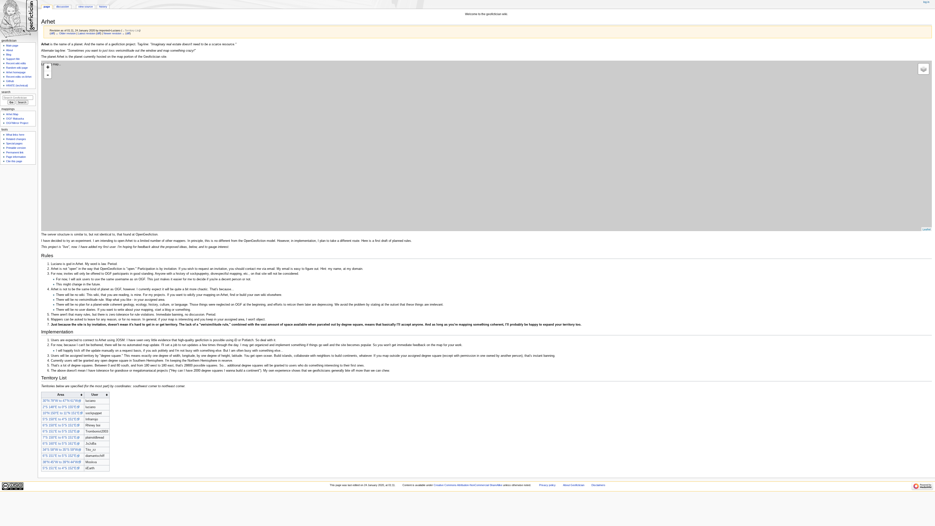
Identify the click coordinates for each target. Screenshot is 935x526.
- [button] (47, 74)
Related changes (16, 139)
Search (5, 92)
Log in (926, 1)
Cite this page (14, 161)
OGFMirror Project (17, 123)
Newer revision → (114, 33)
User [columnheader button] (94, 394)
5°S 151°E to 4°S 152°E (59, 468)
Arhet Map (12, 114)
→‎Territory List (131, 30)
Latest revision (86, 33)
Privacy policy (547, 485)
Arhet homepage (16, 72)
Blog (8, 54)
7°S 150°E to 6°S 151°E (59, 437)
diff (52, 33)
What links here (15, 134)
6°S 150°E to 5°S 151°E (59, 425)
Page (47, 6)
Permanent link (15, 152)
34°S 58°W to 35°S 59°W (60, 449)
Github (10, 81)
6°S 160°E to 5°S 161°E (59, 443)
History (103, 6)
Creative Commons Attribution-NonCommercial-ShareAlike (468, 485)
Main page (12, 45)
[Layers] (923, 69)
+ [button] (47, 67)
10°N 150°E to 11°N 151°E (61, 413)
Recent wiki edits (16, 63)
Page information (16, 156)
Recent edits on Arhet (18, 76)
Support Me (13, 58)
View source (85, 6)
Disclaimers (598, 485)
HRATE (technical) (17, 85)
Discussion (62, 6)
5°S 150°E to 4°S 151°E (59, 419)
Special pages (14, 143)
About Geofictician (573, 485)
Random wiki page (17, 67)
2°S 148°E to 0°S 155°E (59, 407)
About (9, 50)
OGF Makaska (15, 118)
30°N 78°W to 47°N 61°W (60, 401)
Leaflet (927, 229)
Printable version (16, 147)
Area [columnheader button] (60, 394)
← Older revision (66, 33)
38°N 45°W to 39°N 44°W (60, 462)
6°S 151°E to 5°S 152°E (59, 431)
